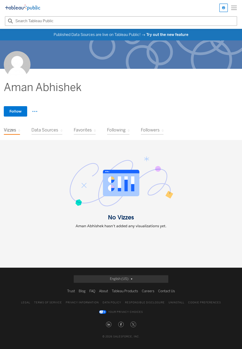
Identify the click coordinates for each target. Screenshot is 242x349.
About (103, 291)
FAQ (92, 291)
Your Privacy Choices (125, 312)
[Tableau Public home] (22, 8)
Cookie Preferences (204, 302)
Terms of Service (48, 302)
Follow (15, 111)
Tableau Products (125, 291)
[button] (108, 324)
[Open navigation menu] (234, 8)
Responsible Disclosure (145, 302)
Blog (82, 291)
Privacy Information (82, 302)
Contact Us (166, 291)
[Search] (9, 21)
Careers (148, 291)
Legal (25, 302)
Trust (71, 291)
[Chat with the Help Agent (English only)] (223, 8)
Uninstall (176, 302)
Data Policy (112, 302)
